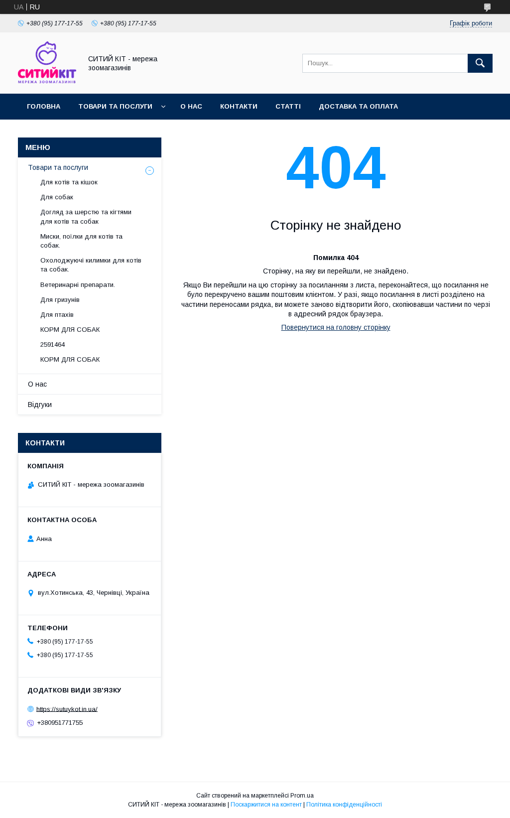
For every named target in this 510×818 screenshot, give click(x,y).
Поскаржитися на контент (266, 804)
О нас (191, 106)
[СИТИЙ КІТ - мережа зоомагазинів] (47, 81)
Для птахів (57, 314)
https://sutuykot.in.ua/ (67, 708)
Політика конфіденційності (344, 804)
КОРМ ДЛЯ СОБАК (70, 329)
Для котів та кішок (69, 182)
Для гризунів (60, 299)
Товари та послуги (115, 106)
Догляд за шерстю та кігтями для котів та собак (85, 216)
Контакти (238, 106)
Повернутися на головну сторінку (335, 327)
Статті (288, 106)
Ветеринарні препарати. (77, 284)
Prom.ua (302, 795)
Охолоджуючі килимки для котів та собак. (90, 265)
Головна (43, 106)
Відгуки (40, 405)
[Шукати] (480, 63)
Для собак (56, 197)
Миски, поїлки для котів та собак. (81, 241)
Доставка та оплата (358, 106)
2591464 (52, 344)
